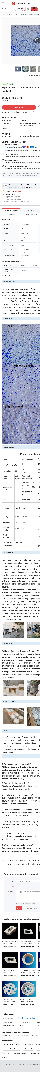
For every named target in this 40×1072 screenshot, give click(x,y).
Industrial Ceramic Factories (11, 1044)
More (3, 1057)
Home (3, 14)
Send (18, 908)
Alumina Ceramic (25, 1022)
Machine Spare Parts (8, 1026)
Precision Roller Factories (32, 1044)
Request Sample (32, 112)
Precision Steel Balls (20, 1054)
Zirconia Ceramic (7, 1022)
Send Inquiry (19, 107)
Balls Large (6, 1054)
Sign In (5, 201)
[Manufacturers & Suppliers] (20, 3)
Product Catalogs (29, 1018)
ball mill (22, 1026)
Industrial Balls (28, 1049)
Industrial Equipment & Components (16, 14)
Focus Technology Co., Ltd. (24, 1064)
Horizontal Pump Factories (11, 1049)
